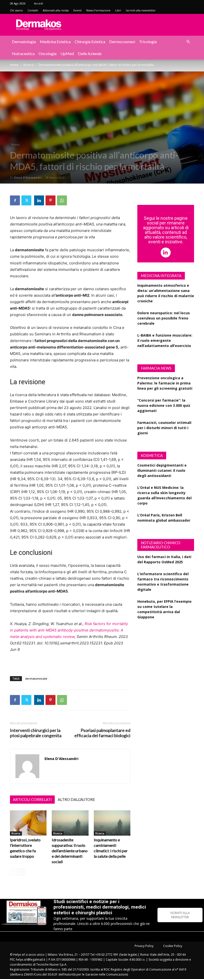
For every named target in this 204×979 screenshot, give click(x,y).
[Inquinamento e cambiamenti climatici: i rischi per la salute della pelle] (112, 822)
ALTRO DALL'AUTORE (76, 799)
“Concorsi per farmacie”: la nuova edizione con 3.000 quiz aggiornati (163, 405)
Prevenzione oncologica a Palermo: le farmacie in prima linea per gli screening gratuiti (164, 383)
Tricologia (148, 41)
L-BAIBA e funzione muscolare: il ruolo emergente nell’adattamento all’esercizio (164, 340)
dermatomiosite (36, 678)
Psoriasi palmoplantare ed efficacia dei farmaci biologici (102, 733)
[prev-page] (13, 872)
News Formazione (98, 10)
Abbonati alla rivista (56, 10)
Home (14, 65)
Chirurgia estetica (90, 41)
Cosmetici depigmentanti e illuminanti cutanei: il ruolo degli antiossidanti (162, 470)
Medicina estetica (55, 41)
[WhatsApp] (62, 200)
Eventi (77, 10)
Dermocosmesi (122, 41)
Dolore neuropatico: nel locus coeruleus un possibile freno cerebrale (163, 318)
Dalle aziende (90, 53)
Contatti (33, 10)
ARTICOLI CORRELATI (32, 799)
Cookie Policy (172, 946)
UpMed (67, 53)
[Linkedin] (39, 200)
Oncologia (47, 53)
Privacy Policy (144, 946)
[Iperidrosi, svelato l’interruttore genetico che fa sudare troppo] (28, 822)
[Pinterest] (50, 200)
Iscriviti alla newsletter (141, 10)
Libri (118, 10)
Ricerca (28, 65)
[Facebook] (15, 200)
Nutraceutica (23, 53)
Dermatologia (24, 41)
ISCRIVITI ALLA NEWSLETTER (180, 915)
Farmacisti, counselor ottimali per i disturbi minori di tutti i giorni (164, 427)
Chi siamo (16, 10)
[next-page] (21, 872)
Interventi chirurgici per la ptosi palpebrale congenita (35, 733)
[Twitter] (26, 200)
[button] (188, 41)
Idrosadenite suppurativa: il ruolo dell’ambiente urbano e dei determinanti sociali (70, 850)
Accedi (38, 3)
